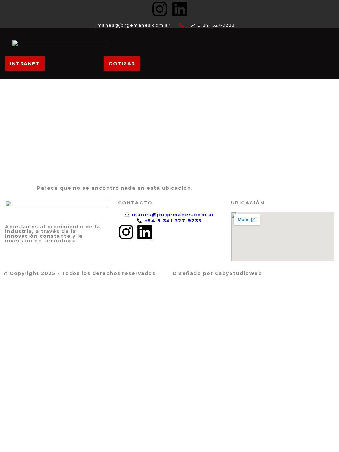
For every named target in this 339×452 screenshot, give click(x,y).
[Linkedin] (179, 9)
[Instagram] (159, 9)
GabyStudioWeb (238, 273)
